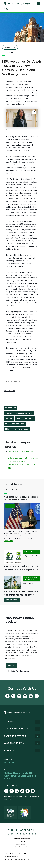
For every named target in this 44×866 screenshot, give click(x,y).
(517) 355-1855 (13, 853)
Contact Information (22, 838)
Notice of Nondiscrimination (12, 856)
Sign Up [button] (11, 665)
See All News (11, 600)
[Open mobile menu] (38, 4)
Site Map (22, 841)
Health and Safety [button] (16, 729)
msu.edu (23, 853)
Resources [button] (10, 722)
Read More (8, 541)
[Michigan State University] (17, 3)
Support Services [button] (15, 736)
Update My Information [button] (18, 671)
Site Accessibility (22, 847)
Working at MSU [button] (14, 743)
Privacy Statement (22, 844)
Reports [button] (9, 751)
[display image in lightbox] (22, 118)
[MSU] (17, 714)
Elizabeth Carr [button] (9, 391)
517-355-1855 (10, 763)
